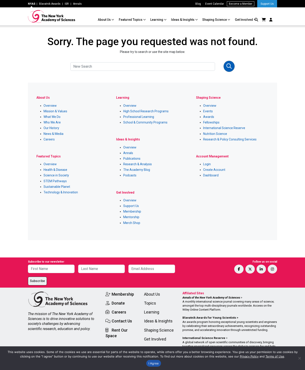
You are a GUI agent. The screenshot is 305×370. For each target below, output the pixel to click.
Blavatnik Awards (50, 3)
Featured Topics (131, 19)
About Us (104, 19)
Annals (77, 3)
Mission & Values (55, 111)
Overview (50, 105)
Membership (132, 211)
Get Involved (244, 19)
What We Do (52, 117)
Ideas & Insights (183, 19)
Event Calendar (214, 3)
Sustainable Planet (57, 186)
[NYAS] (51, 16)
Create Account (214, 169)
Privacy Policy (249, 356)
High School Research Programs (146, 111)
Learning (157, 19)
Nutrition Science (215, 134)
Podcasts (129, 175)
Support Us (267, 3)
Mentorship (131, 217)
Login (207, 164)
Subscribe (37, 281)
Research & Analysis (137, 164)
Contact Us (122, 321)
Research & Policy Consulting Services (230, 139)
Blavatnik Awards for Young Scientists (209, 317)
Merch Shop (131, 223)
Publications (131, 158)
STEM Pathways (55, 181)
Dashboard (211, 175)
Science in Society (56, 175)
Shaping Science (215, 19)
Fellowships (211, 122)
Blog (198, 3)
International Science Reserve (224, 128)
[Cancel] (299, 358)
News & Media (53, 134)
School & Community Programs (145, 122)
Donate (118, 303)
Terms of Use (274, 356)
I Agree (153, 363)
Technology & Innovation (61, 192)
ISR (67, 3)
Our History (51, 128)
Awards (208, 117)
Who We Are (52, 122)
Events (208, 111)
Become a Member (240, 3)
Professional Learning (138, 117)
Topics (150, 303)
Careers (49, 139)
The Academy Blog (136, 169)
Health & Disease (55, 169)
